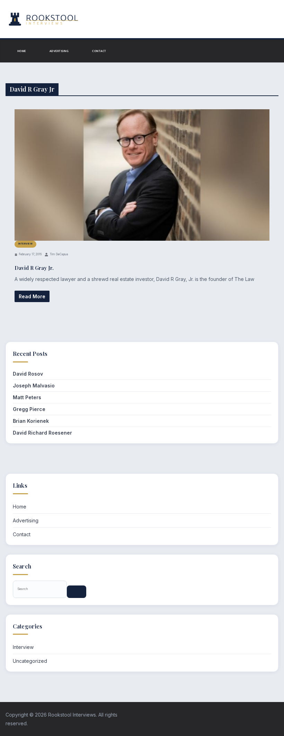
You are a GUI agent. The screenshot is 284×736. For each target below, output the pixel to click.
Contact (99, 51)
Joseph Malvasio (34, 385)
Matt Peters (27, 397)
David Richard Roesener (42, 433)
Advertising (59, 51)
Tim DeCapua (59, 254)
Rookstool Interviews (72, 715)
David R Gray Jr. (34, 267)
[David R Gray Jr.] (142, 175)
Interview (25, 243)
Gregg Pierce (29, 409)
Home (21, 51)
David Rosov (28, 374)
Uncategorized (30, 661)
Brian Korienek (31, 421)
